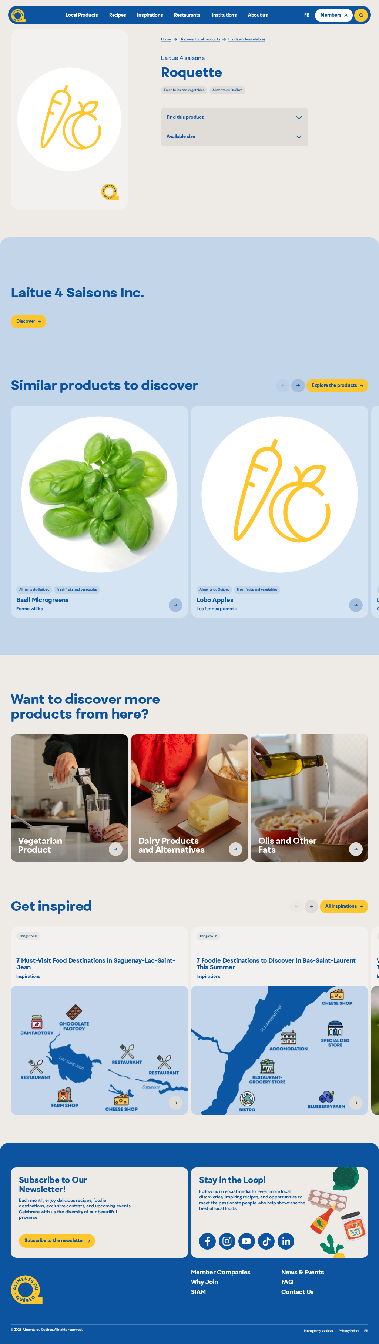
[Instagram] (227, 1241)
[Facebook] (207, 1241)
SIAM (198, 1291)
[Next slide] (298, 385)
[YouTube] (246, 1241)
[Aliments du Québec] (18, 15)
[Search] (361, 15)
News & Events (302, 1272)
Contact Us (297, 1291)
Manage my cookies (318, 1331)
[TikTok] (266, 1241)
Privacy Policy (349, 1330)
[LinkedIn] (286, 1241)
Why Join (204, 1282)
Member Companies (221, 1272)
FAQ (287, 1282)
